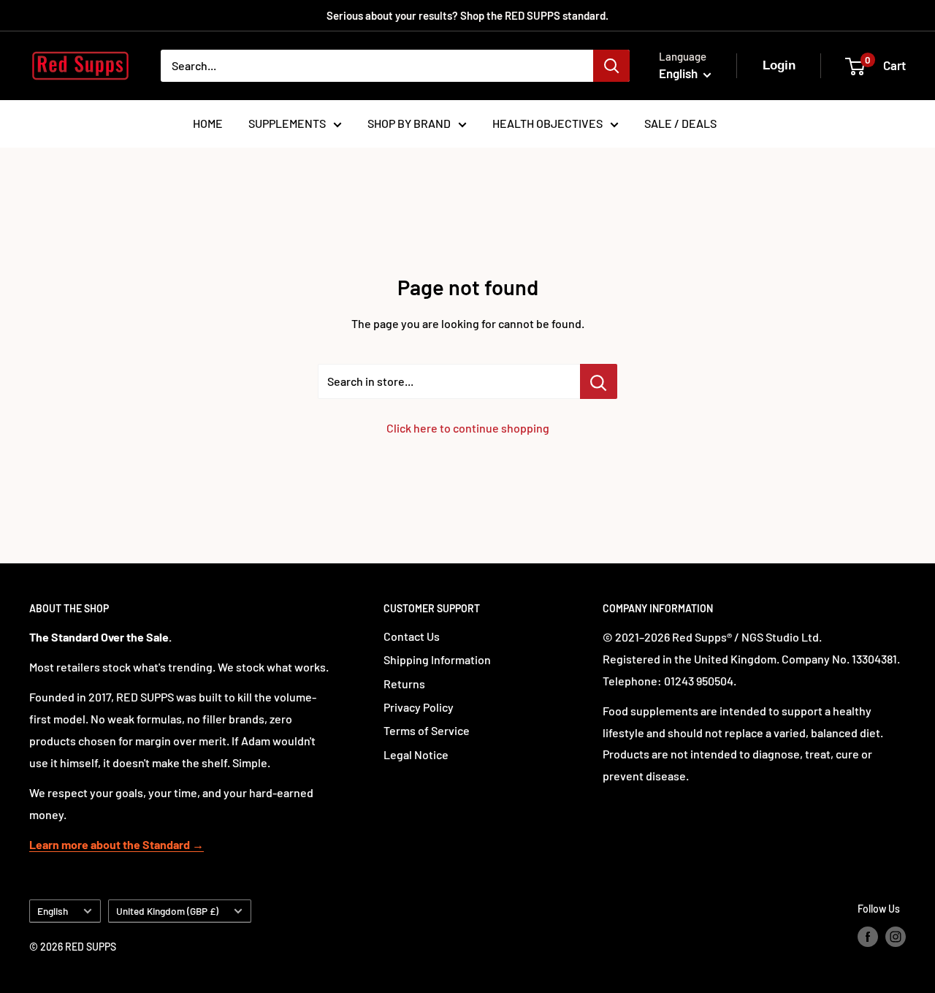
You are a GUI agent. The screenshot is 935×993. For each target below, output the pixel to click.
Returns (404, 683)
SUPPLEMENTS (287, 123)
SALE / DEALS (680, 123)
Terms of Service (426, 730)
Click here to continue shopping (467, 428)
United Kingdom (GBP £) (167, 911)
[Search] (611, 66)
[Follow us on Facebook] (868, 937)
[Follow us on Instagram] (895, 937)
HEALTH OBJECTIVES (547, 123)
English (52, 911)
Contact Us (411, 636)
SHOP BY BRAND (409, 123)
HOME (208, 123)
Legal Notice (416, 754)
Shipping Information (437, 659)
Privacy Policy (418, 707)
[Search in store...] (598, 381)
